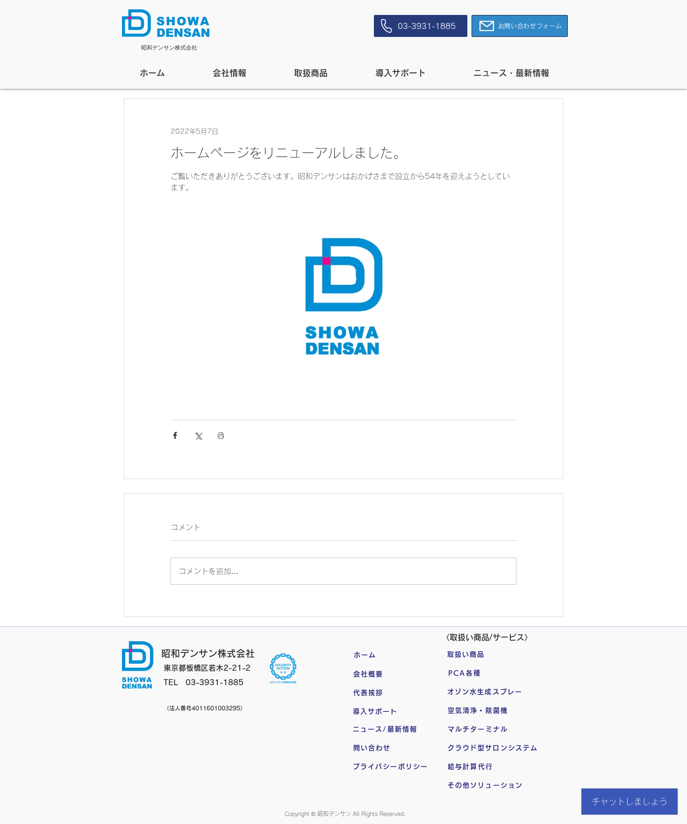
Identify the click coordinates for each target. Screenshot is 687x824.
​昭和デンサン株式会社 (169, 47)
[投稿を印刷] (220, 435)
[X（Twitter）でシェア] (197, 435)
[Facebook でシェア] (175, 435)
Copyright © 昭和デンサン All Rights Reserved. (345, 814)
